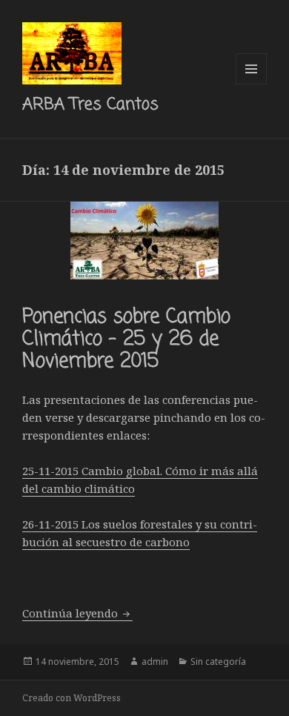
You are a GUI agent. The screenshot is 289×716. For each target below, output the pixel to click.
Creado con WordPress (71, 698)
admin (155, 661)
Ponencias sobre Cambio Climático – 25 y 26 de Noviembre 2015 (126, 339)
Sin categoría (218, 661)
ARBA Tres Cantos (90, 104)
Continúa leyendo (77, 613)
